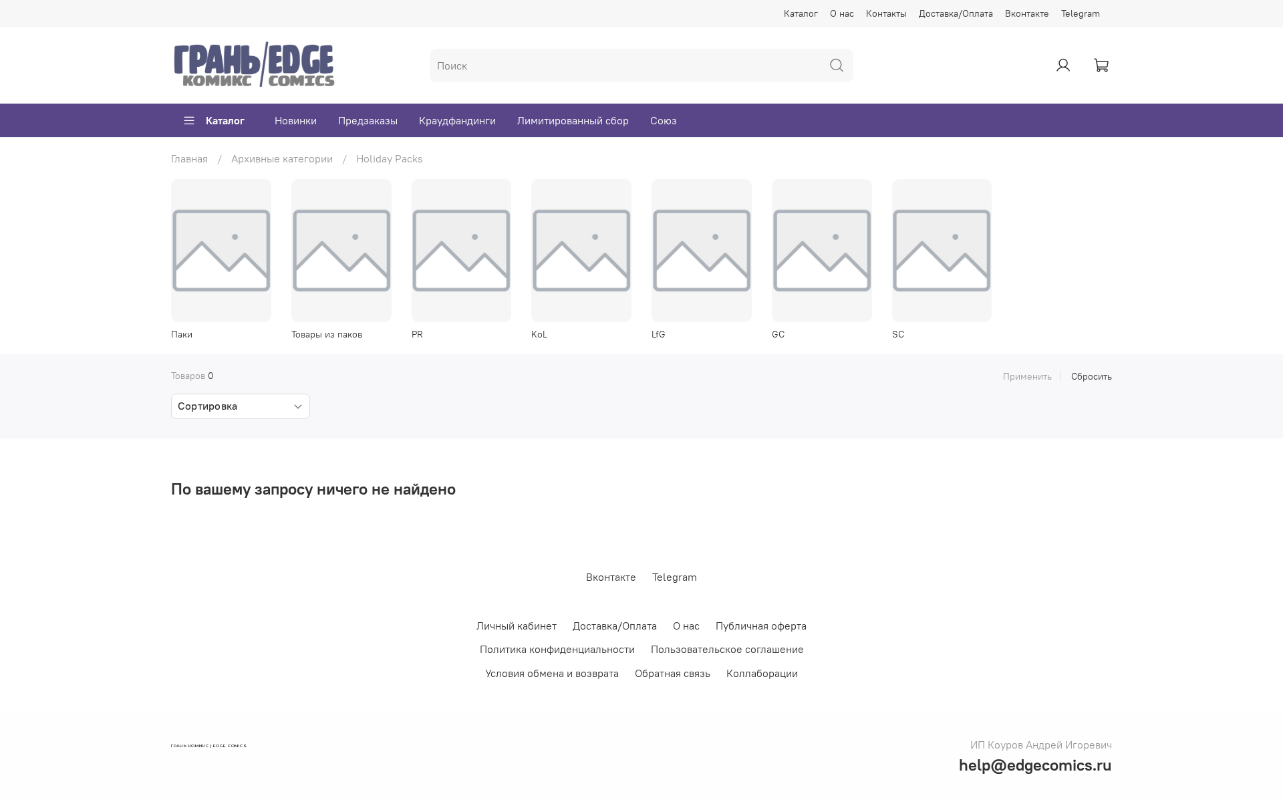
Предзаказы (368, 120)
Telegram (1080, 13)
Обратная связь (672, 673)
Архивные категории (282, 158)
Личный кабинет (516, 625)
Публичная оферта (761, 625)
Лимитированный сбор (573, 120)
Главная (189, 158)
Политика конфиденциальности (557, 649)
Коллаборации (762, 673)
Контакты (886, 13)
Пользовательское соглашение (727, 649)
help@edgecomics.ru (1035, 765)
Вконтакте (1027, 13)
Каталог (801, 13)
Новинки (296, 120)
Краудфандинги (457, 120)
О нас (842, 13)
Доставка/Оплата (956, 13)
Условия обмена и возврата (552, 673)
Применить (1027, 376)
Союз (663, 120)
